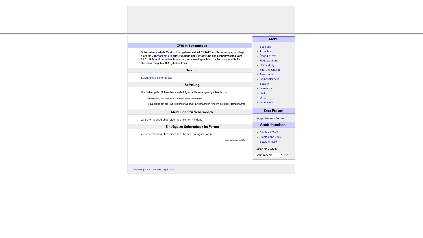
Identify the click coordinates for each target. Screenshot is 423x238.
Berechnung (267, 74)
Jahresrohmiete (162, 56)
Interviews (266, 88)
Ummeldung (267, 65)
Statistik (264, 83)
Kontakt (157, 169)
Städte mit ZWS (269, 132)
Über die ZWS (268, 56)
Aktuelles (265, 51)
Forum (148, 169)
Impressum (266, 102)
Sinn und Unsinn (270, 69)
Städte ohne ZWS (270, 137)
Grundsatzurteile (270, 79)
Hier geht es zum (269, 118)
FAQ (262, 93)
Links (263, 97)
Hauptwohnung (269, 60)
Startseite (265, 46)
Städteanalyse (268, 141)
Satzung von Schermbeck (156, 77)
